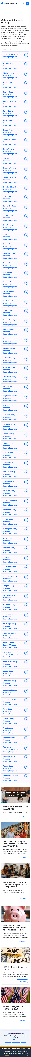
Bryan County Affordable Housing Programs (10, 122)
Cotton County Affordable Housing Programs (10, 217)
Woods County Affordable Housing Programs (10, 768)
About (18, 1043)
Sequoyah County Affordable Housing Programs (10, 692)
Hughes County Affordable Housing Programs (10, 350)
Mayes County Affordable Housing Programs (10, 483)
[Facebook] (14, 1040)
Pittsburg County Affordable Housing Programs (10, 626)
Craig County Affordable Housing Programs (10, 227)
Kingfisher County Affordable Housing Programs (10, 398)
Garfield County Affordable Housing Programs (10, 284)
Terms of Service (16, 1042)
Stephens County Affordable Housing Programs (10, 702)
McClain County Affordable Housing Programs (10, 493)
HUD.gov (7, 1055)
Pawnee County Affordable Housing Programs (10, 607)
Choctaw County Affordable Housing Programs (10, 170)
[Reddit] (16, 1040)
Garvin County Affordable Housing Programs (10, 293)
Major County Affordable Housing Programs (10, 464)
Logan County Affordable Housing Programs (10, 445)
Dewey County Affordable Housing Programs (10, 265)
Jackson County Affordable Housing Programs (10, 360)
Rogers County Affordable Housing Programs (10, 673)
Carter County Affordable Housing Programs (10, 151)
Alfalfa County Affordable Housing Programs (10, 75)
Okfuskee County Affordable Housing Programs (10, 559)
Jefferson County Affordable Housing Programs (10, 369)
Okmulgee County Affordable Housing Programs (10, 578)
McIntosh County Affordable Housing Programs (10, 512)
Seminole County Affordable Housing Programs (10, 683)
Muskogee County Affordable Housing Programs (10, 531)
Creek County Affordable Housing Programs (10, 236)
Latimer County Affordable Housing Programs (10, 417)
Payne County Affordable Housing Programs (10, 616)
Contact (13, 1043)
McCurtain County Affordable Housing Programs (10, 502)
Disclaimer (23, 1042)
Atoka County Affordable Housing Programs (10, 84)
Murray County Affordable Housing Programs (10, 521)
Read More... (23, 817)
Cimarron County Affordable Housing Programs (10, 179)
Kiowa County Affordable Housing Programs (10, 407)
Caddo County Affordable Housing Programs (10, 132)
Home (3, 9)
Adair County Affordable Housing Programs (10, 65)
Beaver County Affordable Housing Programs (10, 94)
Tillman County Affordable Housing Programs (10, 721)
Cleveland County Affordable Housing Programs (10, 189)
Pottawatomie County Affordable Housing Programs (10, 645)
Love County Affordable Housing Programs (10, 455)
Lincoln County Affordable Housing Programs (10, 436)
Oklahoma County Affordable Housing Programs (10, 569)
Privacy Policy (8, 1042)
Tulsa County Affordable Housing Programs (10, 730)
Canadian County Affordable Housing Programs (10, 141)
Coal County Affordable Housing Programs (10, 198)
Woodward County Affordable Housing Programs (10, 777)
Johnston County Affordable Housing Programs (10, 379)
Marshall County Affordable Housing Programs (10, 474)
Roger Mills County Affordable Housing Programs (10, 664)
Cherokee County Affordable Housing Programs (10, 160)
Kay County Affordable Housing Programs (10, 388)
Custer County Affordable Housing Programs (10, 246)
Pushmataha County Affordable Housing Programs (10, 654)
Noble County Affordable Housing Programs (10, 540)
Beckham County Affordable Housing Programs (10, 103)
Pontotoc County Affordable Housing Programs (10, 635)
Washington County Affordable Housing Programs (10, 749)
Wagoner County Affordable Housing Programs (10, 739)
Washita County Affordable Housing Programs (10, 758)
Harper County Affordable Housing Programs (10, 331)
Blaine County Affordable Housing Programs (10, 113)
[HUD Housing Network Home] (9, 3)
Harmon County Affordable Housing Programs (10, 322)
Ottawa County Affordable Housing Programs (10, 597)
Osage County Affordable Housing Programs (10, 588)
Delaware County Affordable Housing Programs (10, 255)
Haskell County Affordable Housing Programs (10, 341)
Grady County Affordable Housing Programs (10, 303)
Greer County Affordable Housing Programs (10, 312)
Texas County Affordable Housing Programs (10, 711)
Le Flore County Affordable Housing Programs (10, 426)
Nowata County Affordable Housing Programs (10, 550)
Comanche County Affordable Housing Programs (10, 208)
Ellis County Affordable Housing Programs (10, 274)
